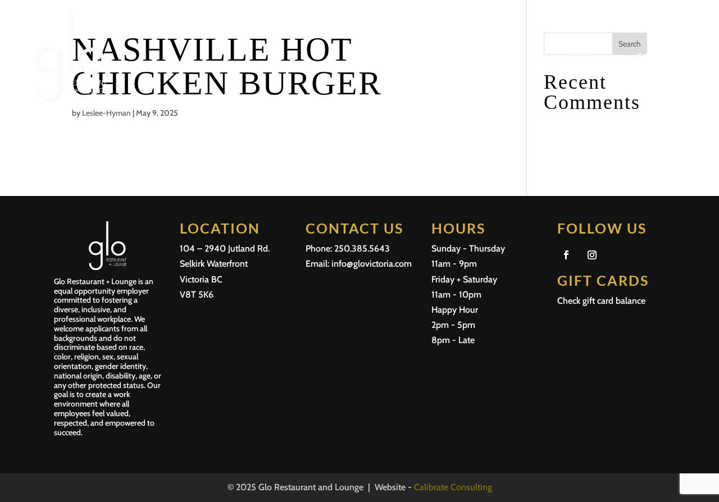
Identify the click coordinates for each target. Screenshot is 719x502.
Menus (391, 56)
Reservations (449, 56)
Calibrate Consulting (453, 487)
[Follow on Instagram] (592, 255)
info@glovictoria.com (371, 263)
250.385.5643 (362, 248)
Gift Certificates (575, 56)
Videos (508, 56)
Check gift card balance (601, 300)
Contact (657, 56)
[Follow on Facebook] (566, 255)
